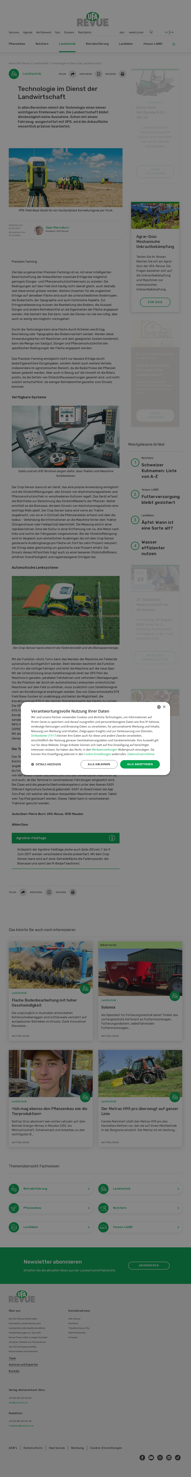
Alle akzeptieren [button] (140, 764)
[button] (46, 764)
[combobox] (159, 707)
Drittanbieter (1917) (44, 735)
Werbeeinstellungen (104, 749)
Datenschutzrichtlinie (140, 754)
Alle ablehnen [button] (99, 764)
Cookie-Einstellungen (97, 754)
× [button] (164, 707)
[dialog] (95, 738)
